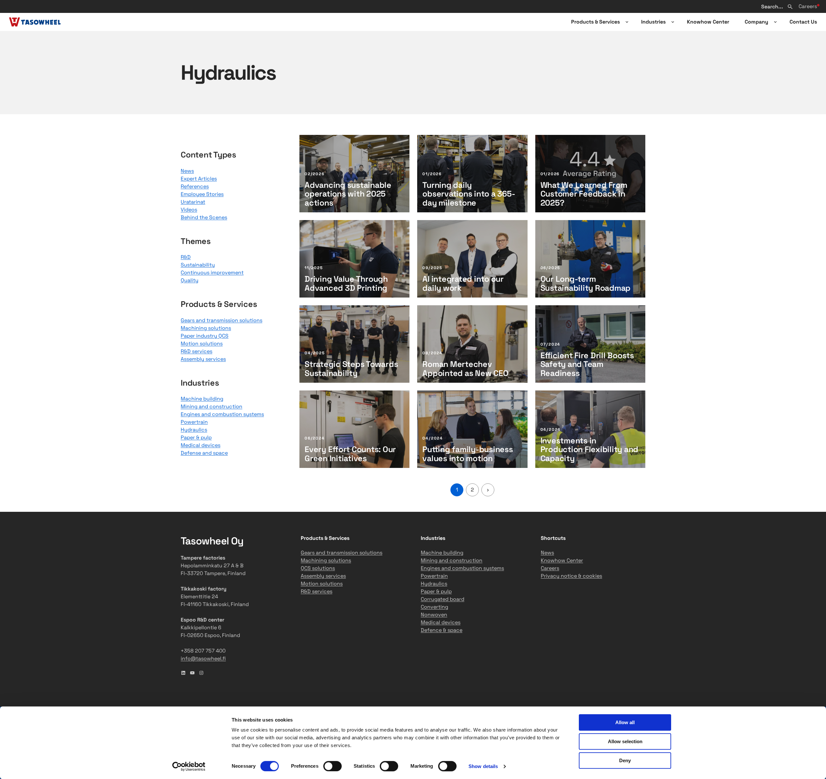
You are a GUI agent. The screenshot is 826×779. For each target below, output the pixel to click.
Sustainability (198, 264)
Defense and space (204, 453)
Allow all (625, 722)
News (187, 170)
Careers (808, 6)
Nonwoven (434, 614)
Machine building (202, 398)
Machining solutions (206, 328)
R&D (186, 257)
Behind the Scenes (204, 217)
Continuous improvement (212, 272)
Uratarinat (193, 201)
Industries (653, 21)
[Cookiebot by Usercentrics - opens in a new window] (189, 766)
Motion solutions (202, 343)
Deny (625, 760)
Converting (434, 606)
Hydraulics (194, 429)
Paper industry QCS (204, 335)
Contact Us (803, 21)
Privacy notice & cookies (571, 575)
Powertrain (194, 422)
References (195, 186)
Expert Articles (199, 178)
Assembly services (203, 359)
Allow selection (625, 741)
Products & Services (595, 21)
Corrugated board (442, 599)
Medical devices (200, 445)
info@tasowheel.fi (203, 658)
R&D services (196, 351)
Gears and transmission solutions (221, 320)
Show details (483, 766)
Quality (189, 280)
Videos (189, 209)
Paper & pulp (196, 437)
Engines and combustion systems (222, 414)
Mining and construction (211, 406)
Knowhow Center (708, 21)
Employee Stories (202, 194)
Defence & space (441, 630)
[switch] (332, 766)
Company (756, 21)
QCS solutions (318, 568)
